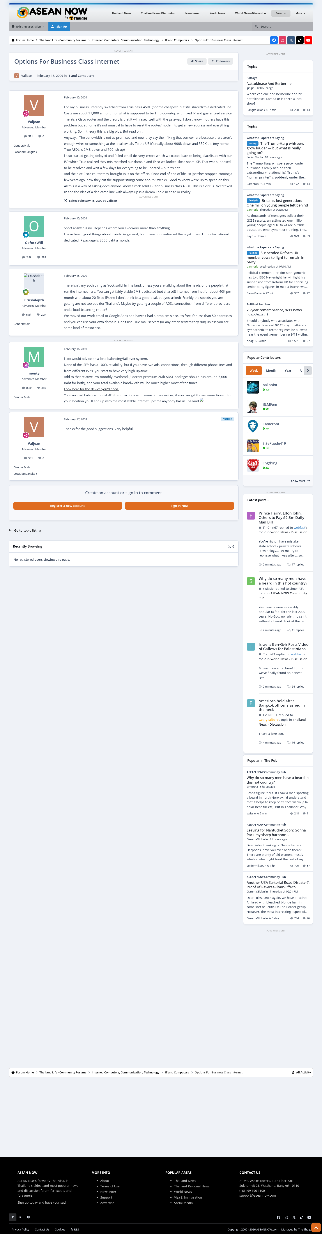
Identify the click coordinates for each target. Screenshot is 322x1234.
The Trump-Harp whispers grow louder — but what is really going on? (275, 148)
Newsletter (108, 1192)
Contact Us (42, 1229)
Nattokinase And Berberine (269, 83)
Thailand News (185, 1181)
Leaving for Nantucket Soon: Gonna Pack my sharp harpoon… (276, 832)
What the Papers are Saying (265, 138)
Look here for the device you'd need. (91, 389)
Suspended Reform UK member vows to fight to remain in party (275, 257)
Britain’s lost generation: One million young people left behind (277, 203)
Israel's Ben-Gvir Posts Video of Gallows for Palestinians (283, 646)
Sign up (23, 1202)
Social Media (183, 1203)
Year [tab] (288, 370)
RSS (76, 1229)
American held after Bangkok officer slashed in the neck (282, 705)
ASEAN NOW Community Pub (266, 772)
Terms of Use (110, 1186)
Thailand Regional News (192, 1186)
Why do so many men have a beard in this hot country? (283, 580)
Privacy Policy (20, 1229)
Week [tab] (254, 370)
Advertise (107, 1203)
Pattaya (252, 78)
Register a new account (67, 506)
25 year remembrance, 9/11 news (274, 310)
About (104, 1181)
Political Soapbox (258, 304)
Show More (298, 481)
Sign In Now (179, 506)
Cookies (60, 1229)
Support (106, 1197)
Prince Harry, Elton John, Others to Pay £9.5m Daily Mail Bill (281, 517)
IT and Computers (81, 76)
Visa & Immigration (188, 1197)
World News (183, 1192)
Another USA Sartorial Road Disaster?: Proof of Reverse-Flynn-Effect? (278, 884)
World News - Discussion (289, 532)
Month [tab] (271, 370)
